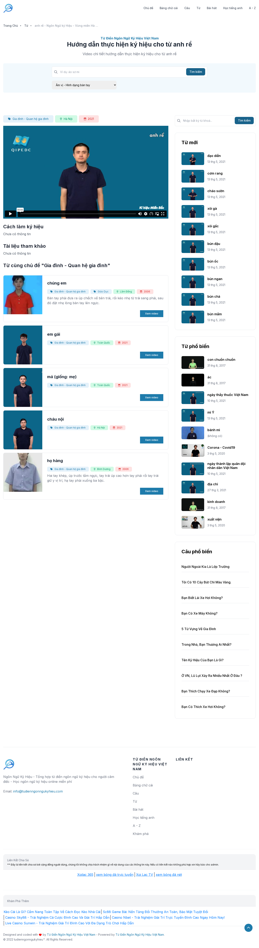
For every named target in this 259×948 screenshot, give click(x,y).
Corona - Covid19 (221, 447)
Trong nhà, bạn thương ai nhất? (206, 644)
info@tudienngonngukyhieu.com (38, 791)
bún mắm (214, 314)
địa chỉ (212, 484)
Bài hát (212, 8)
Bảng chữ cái (169, 8)
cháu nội (55, 419)
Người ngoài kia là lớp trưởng (205, 567)
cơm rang (215, 173)
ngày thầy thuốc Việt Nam (227, 395)
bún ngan (214, 279)
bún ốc (212, 261)
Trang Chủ (10, 25)
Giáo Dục (103, 291)
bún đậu (213, 244)
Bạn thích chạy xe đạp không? (206, 691)
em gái (53, 334)
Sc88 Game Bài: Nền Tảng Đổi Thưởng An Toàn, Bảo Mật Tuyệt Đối (155, 912)
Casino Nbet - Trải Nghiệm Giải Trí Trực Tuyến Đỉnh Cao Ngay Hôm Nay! (168, 917)
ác (209, 377)
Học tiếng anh (233, 8)
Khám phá (141, 834)
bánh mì (213, 430)
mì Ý (210, 412)
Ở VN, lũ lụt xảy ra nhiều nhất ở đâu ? (212, 676)
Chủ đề (148, 8)
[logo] (9, 762)
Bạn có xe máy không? (200, 613)
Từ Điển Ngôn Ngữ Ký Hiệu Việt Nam (71, 934)
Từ (198, 8)
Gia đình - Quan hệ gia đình (31, 119)
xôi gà (212, 208)
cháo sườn (215, 191)
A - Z (252, 8)
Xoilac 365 (85, 875)
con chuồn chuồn (221, 360)
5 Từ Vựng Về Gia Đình (199, 629)
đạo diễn (214, 156)
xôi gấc (213, 226)
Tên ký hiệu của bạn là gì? (203, 660)
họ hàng (55, 460)
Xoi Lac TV (144, 875)
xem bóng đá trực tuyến (114, 875)
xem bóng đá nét (169, 875)
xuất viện (214, 519)
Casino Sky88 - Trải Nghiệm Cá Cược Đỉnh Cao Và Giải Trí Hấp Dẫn (57, 917)
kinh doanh (216, 502)
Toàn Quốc (103, 342)
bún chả (213, 296)
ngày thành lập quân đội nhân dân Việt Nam (226, 466)
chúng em (56, 283)
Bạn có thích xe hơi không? (203, 707)
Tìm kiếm (195, 71)
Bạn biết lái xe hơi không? (202, 598)
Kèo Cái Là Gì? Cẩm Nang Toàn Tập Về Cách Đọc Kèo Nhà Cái (52, 912)
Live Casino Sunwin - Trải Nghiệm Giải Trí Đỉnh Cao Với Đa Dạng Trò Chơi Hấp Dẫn (69, 923)
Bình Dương (103, 469)
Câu (187, 8)
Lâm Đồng (126, 291)
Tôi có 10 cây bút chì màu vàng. (206, 582)
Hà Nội (68, 119)
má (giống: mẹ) (62, 376)
